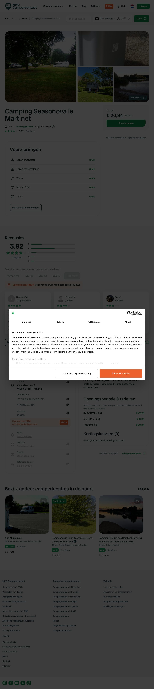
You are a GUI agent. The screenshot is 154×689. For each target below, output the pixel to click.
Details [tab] (60, 322)
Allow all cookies (121, 373)
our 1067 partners (30, 337)
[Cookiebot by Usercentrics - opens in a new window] (129, 313)
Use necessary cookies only (76, 373)
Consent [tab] (26, 322)
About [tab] (128, 322)
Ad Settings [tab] (94, 322)
